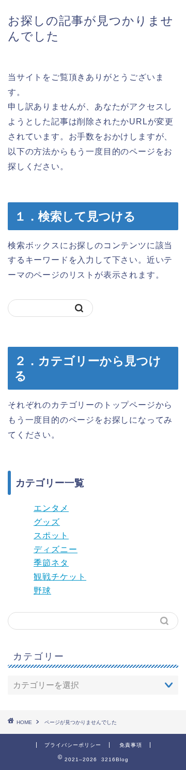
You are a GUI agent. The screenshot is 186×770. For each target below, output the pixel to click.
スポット (51, 535)
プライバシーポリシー (72, 745)
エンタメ (51, 508)
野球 (42, 590)
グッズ (47, 522)
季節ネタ (51, 562)
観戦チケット (60, 576)
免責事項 (130, 745)
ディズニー (56, 549)
